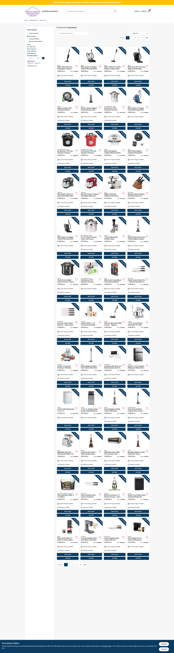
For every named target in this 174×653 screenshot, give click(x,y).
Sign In (137, 11)
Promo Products (33, 33)
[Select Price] (43, 58)
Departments (33, 20)
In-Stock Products (34, 38)
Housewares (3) (32, 66)
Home (26, 20)
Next (146, 37)
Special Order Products (35, 41)
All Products (32, 36)
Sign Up (144, 11)
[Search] (115, 11)
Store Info (43, 20)
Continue (164, 644)
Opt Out (163, 649)
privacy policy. (107, 646)
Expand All (37, 63)
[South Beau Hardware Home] (33, 11)
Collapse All (30, 63)
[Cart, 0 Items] (149, 11)
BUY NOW (67, 85)
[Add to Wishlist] (76, 66)
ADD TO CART (67, 81)
